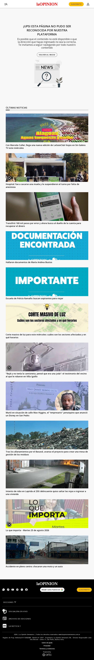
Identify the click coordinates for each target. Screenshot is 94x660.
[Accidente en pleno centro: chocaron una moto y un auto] (47, 549)
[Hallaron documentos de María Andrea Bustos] (47, 245)
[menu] (17, 4)
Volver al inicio (47, 55)
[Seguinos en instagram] (17, 589)
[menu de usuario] (88, 4)
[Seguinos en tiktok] (8, 589)
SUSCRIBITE (76, 4)
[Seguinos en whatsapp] (3, 589)
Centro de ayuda (47, 643)
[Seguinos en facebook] (26, 589)
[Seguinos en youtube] (12, 589)
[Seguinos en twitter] (22, 589)
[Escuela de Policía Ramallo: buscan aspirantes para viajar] (47, 281)
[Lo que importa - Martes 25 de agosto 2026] (47, 513)
